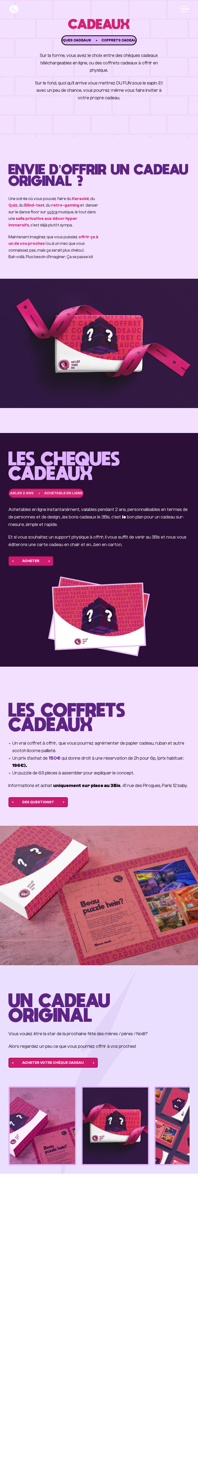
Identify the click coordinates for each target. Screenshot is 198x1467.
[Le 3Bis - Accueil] (13, 9)
